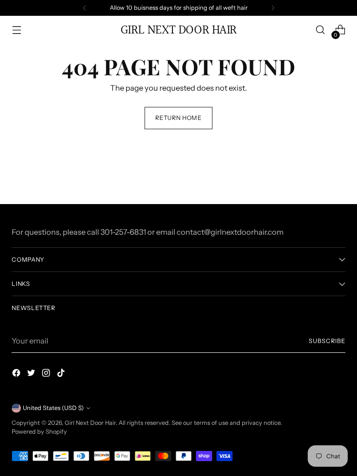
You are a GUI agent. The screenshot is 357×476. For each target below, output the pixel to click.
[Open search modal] (320, 30)
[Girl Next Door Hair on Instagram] (47, 374)
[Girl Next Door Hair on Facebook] (17, 374)
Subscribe (327, 340)
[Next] (273, 8)
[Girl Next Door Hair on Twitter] (32, 374)
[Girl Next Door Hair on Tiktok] (61, 374)
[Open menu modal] (16, 30)
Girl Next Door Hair (90, 422)
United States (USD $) (53, 407)
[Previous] (84, 8)
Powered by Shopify (39, 431)
